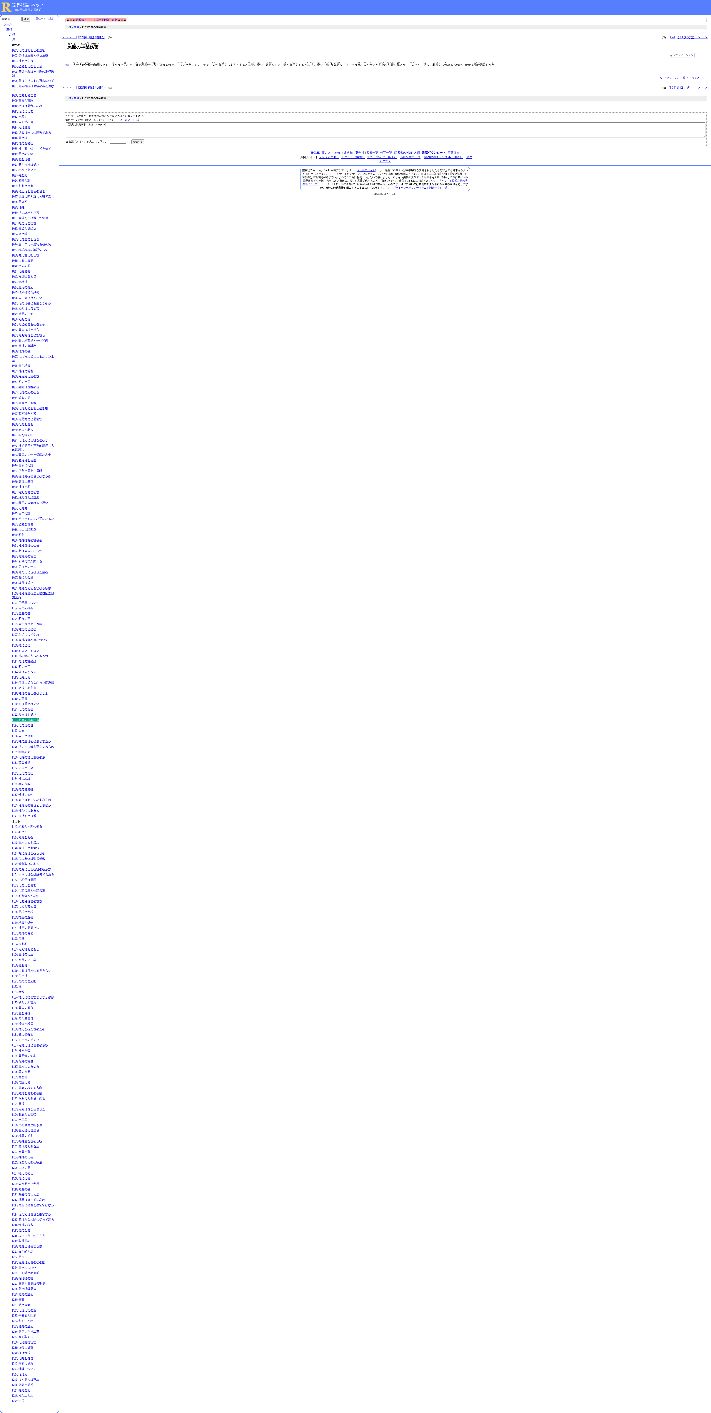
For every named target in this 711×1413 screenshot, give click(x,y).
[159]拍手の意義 (22, 917)
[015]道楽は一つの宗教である (31, 132)
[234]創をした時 (22, 1320)
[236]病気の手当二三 (25, 1331)
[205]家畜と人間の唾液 (27, 1162)
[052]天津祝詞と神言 (25, 329)
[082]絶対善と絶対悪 (25, 497)
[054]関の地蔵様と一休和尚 (30, 340)
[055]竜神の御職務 (24, 345)
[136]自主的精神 (22, 789)
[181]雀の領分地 (22, 1034)
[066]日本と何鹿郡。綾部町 (30, 408)
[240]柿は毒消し (22, 1352)
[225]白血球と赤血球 (25, 1272)
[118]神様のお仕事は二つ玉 (30, 693)
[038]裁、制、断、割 (25, 255)
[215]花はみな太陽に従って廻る (33, 1219)
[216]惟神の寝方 (22, 1224)
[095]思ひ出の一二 (24, 566)
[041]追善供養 (21, 271)
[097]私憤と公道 (22, 577)
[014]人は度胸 (21, 127)
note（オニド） (329, 157)
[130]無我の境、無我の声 (28, 757)
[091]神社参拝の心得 (25, 545)
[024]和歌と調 (21, 180)
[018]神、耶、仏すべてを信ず (31, 148)
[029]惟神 (18, 207)
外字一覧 (386, 152)
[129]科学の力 (21, 752)
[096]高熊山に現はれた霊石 (30, 572)
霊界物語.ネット (28, 4)
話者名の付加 (403, 152)
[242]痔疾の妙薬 (22, 1363)
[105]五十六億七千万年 (27, 624)
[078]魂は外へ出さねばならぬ (31, 476)
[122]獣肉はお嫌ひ (24, 714)
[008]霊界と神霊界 (24, 95)
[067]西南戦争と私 (24, 413)
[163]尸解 (18, 938)
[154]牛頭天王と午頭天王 (28, 890)
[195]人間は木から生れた (28, 1109)
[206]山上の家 (21, 1167)
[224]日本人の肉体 (24, 1267)
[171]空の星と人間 (24, 981)
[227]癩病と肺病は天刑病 (28, 1283)
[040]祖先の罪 (21, 265)
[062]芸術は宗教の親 (25, 387)
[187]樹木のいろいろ (25, 1066)
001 (67, 65)
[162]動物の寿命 (22, 933)
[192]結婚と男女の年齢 (27, 1093)
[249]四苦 (18, 1400)
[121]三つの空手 (22, 709)
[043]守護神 (19, 281)
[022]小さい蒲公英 (24, 170)
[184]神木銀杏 (21, 1050)
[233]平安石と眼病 (24, 1315)
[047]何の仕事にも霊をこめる (31, 303)
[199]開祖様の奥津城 (25, 1130)
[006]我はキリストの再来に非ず (33, 80)
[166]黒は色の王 (22, 954)
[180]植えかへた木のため (28, 1029)
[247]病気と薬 (21, 1390)
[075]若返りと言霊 (24, 460)
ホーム (7, 24)
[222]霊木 (18, 1257)
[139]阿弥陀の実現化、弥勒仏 (31, 805)
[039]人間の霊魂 (22, 260)
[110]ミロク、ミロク (25, 650)
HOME (315, 152)
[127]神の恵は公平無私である (31, 741)
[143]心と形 (19, 831)
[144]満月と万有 (22, 837)
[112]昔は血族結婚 (24, 661)
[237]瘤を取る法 (22, 1336)
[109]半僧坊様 (21, 645)
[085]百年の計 (21, 513)
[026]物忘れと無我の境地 (28, 191)
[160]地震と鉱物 (22, 922)
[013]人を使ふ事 (22, 121)
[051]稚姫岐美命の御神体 (28, 324)
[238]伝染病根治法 (24, 1342)
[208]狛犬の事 (21, 1178)
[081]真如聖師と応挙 (25, 492)
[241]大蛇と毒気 (22, 1358)
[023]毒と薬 (19, 175)
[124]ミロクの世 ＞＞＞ (688, 37)
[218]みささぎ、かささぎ (28, 1235)
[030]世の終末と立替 (25, 212)
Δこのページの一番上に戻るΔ (679, 77)
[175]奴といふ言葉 (24, 1002)
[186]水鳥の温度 (22, 1061)
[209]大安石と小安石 (25, 1183)
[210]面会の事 (21, 1189)
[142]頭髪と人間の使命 (27, 826)
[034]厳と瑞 (19, 233)
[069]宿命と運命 (22, 424)
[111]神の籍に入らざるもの (30, 655)
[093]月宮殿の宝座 (24, 556)
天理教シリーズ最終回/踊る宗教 (96, 19)
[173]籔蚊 (18, 991)
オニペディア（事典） (382, 157)
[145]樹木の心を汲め (25, 842)
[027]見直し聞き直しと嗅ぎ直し (33, 196)
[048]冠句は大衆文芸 (25, 308)
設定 (51, 18)
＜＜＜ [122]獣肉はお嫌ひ (83, 37)
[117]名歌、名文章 (24, 687)
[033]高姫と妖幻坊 (24, 228)
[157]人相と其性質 (24, 906)
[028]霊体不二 (21, 201)
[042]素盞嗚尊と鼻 (24, 276)
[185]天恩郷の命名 (24, 1055)
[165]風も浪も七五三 (25, 949)
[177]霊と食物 (21, 1013)
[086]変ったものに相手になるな (33, 518)
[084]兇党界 (19, 508)
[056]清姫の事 (21, 351)
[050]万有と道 (21, 319)
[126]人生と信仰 (22, 735)
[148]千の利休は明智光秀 (28, 858)
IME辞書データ (410, 157)
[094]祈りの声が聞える (27, 561)
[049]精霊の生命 (22, 313)
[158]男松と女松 (22, 911)
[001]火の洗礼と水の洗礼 (28, 50)
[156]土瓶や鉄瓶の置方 (27, 901)
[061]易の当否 (21, 381)
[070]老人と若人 (22, 429)
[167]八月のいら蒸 (24, 959)
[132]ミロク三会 (22, 767)
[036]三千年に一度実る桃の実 (31, 244)
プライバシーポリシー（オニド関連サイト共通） (421, 187)
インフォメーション (681, 55)
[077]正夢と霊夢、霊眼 (27, 470)
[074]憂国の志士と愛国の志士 (31, 454)
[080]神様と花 (21, 486)
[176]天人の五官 (22, 1007)
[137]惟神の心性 (22, 794)
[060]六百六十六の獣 (25, 376)
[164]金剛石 (19, 943)
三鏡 (9, 29)
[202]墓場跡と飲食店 (25, 1146)
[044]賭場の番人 (22, 287)
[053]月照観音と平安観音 (28, 335)
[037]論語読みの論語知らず (30, 249)
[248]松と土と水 (22, 1395)
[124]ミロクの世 (22, 725)
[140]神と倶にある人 (25, 810)
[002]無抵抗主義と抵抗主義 (30, 55)
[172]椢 (16, 986)
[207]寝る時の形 (22, 1173)
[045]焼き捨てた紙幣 (25, 292)
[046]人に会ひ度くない (27, 297)
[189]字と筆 (19, 1077)
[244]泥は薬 (19, 1374)
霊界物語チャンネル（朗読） (443, 157)
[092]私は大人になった (27, 550)
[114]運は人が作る (24, 672)
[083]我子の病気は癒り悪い (30, 502)
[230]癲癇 (18, 1299)
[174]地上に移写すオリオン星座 (33, 997)
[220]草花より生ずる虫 (27, 1246)
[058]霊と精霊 (21, 365)
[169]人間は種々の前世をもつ (31, 970)
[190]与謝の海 (21, 1082)
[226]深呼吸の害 (22, 1278)
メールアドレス (129, 119)
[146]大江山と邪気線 (25, 848)
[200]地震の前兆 (22, 1135)
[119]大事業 (19, 698)
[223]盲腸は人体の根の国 (28, 1262)
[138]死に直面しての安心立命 (31, 800)
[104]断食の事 (21, 618)
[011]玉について (22, 111)
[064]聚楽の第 (21, 397)
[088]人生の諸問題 (24, 529)
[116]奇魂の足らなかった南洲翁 (33, 682)
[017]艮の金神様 (22, 143)
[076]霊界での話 (22, 465)
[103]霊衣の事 (21, 613)
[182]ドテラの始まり (25, 1039)
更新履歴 (454, 152)
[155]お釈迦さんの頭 (25, 895)
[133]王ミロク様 (22, 773)
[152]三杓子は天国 (24, 879)
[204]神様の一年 (22, 1157)
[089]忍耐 (18, 534)
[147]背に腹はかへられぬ (28, 853)
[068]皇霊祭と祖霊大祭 (27, 418)
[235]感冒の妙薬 (22, 1326)
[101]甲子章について (25, 602)
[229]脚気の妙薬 (22, 1294)
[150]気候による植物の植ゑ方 (31, 869)
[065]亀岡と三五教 (24, 403)
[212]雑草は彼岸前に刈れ (28, 1199)
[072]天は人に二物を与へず (30, 440)
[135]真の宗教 (21, 783)
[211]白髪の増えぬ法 (25, 1194)
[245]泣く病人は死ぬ (25, 1379)
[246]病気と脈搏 (22, 1384)
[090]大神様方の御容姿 (27, 540)
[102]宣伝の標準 (22, 607)
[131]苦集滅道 (21, 762)
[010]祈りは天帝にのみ (27, 105)
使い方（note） (332, 152)
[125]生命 (18, 730)
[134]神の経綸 (21, 778)
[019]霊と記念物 (22, 153)
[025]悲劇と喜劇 (22, 185)
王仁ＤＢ (41, 18)
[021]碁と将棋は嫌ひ (25, 164)
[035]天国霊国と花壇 (25, 239)
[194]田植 (18, 1103)
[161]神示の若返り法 (25, 927)
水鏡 (12, 34)
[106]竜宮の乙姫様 (24, 629)
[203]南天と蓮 (21, 1151)
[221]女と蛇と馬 (22, 1251)
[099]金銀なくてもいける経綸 (31, 588)
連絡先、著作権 (354, 152)
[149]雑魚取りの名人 (25, 863)
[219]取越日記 (21, 1240)
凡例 (417, 152)
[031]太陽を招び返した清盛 (30, 218)
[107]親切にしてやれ (25, 634)
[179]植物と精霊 (22, 1023)
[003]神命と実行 (22, 60)
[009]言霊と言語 (22, 100)
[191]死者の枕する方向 (27, 1087)
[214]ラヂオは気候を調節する (31, 1214)
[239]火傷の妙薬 (22, 1347)
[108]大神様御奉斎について (30, 639)
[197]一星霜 (19, 1119)
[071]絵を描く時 (22, 435)
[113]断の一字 (21, 666)
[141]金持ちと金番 (24, 815)
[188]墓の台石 (21, 1071)
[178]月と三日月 (22, 1018)
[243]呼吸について (24, 1368)
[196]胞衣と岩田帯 (24, 1114)
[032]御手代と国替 (24, 223)
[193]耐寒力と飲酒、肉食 (28, 1098)
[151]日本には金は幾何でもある (33, 874)
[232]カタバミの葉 (24, 1310)
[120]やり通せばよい (25, 703)
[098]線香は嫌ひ (22, 582)
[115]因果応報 (21, 677)
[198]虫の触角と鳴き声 (27, 1125)
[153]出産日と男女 (24, 885)
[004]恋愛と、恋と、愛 (27, 66)
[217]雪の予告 (21, 1230)
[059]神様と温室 (22, 371)
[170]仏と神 (19, 975)
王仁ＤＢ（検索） (353, 157)
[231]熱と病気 (21, 1304)
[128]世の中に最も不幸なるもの (33, 746)
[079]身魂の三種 (22, 481)
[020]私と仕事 (21, 159)
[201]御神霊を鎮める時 (27, 1141)
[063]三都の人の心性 (25, 392)
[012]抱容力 (19, 116)
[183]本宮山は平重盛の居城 (30, 1045)
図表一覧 (372, 152)
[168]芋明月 (19, 965)
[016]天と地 (19, 137)
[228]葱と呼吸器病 (24, 1288)
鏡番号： (7, 19)
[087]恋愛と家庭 (22, 524)
